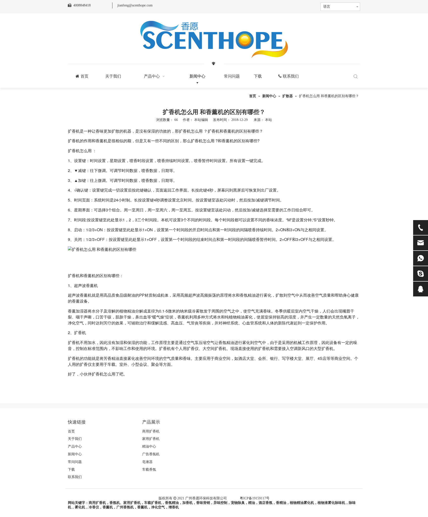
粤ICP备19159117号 (254, 498)
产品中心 (75, 446)
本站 (268, 120)
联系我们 (75, 477)
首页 (71, 431)
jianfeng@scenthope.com (135, 5)
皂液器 (147, 462)
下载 (71, 469)
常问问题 (75, 462)
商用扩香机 (151, 431)
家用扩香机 (151, 439)
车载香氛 (149, 469)
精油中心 (149, 446)
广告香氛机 (151, 454)
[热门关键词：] (355, 76)
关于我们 (75, 439)
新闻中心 (75, 454)
